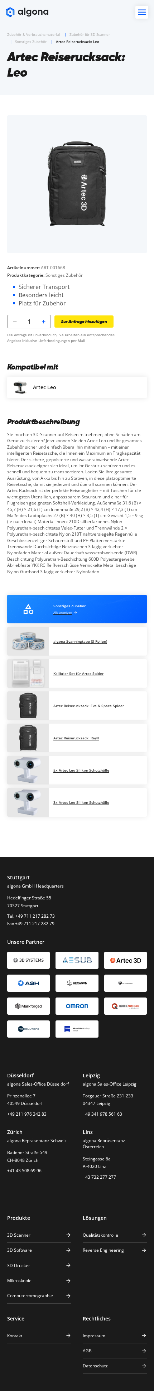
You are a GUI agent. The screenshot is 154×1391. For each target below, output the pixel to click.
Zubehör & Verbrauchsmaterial (33, 34)
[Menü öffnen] (141, 12)
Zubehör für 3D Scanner (89, 34)
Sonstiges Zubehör (31, 41)
